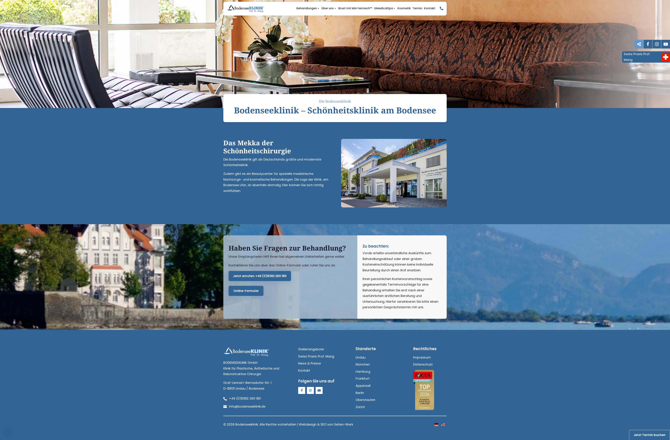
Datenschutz (423, 364)
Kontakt (429, 8)
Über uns (327, 8)
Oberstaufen (365, 400)
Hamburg (363, 371)
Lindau (361, 357)
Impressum (422, 357)
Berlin (360, 393)
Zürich (360, 407)
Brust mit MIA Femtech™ (355, 8)
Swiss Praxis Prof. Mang (316, 356)
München (363, 364)
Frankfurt (363, 378)
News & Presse (309, 363)
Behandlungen (306, 8)
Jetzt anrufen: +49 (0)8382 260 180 (259, 276)
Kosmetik (404, 8)
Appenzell (363, 385)
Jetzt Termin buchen (649, 435)
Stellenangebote (311, 349)
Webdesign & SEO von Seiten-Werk (326, 424)
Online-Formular (246, 291)
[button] (7, 432)
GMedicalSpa (383, 8)
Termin (417, 8)
